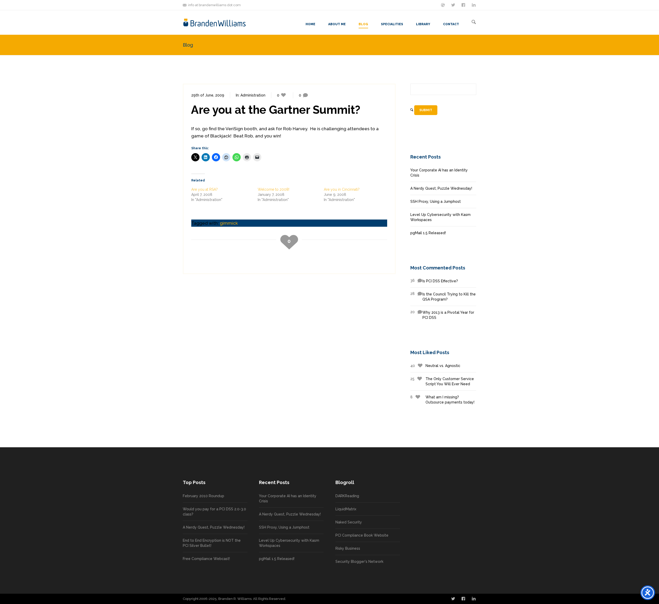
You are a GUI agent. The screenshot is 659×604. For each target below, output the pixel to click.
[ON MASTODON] (443, 4)
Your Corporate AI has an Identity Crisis (439, 172)
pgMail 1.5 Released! (428, 233)
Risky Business (347, 548)
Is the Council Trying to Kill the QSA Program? (443, 296)
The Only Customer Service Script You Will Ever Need (442, 381)
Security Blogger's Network (359, 561)
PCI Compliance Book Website (361, 535)
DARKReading (347, 496)
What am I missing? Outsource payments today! (442, 399)
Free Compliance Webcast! (206, 559)
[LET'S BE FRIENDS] (464, 4)
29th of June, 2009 (207, 95)
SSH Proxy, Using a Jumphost (435, 201)
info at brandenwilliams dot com (214, 5)
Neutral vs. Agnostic (435, 366)
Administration (252, 95)
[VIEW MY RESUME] (474, 4)
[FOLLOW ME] (453, 4)
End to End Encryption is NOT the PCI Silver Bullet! (212, 543)
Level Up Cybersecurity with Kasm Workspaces (440, 217)
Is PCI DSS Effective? (434, 280)
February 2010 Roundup (203, 496)
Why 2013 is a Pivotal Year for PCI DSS (442, 315)
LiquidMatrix (345, 509)
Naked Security (348, 522)
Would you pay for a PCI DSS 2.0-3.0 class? (214, 511)
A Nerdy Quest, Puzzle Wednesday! (441, 188)
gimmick (229, 223)
